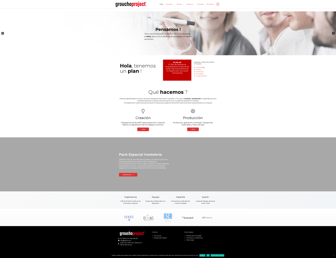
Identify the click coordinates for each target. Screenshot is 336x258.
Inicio (161, 4)
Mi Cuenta (210, 4)
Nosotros (190, 4)
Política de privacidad (217, 255)
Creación (143, 118)
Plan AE (179, 4)
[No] (334, 255)
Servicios (169, 4)
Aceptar (202, 255)
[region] (168, 33)
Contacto (200, 4)
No (208, 255)
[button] (2, 33)
